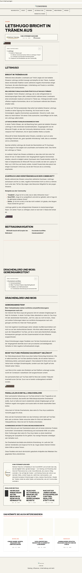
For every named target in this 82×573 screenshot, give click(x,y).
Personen (49, 10)
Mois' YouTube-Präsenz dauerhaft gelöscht (23, 285)
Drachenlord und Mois (14, 281)
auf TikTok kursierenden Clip (20, 108)
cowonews (41, 565)
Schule (53, 210)
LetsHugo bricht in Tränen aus (28, 28)
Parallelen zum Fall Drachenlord (19, 287)
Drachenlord (49, 398)
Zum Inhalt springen (6, 1)
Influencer (48, 334)
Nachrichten (15, 10)
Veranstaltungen (39, 13)
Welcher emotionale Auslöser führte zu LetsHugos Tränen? (26, 54)
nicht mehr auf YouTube (47, 417)
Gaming (30, 10)
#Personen (36, 38)
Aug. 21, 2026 (42, 547)
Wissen (66, 10)
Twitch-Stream (16, 124)
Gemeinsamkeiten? (15, 283)
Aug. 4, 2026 (32, 502)
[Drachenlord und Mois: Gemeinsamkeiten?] (31, 254)
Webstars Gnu (52, 451)
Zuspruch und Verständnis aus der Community (23, 58)
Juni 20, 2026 (49, 502)
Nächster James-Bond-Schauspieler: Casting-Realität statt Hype (50, 495)
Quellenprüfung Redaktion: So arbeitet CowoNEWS (41, 543)
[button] (77, 12)
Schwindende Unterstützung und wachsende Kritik (25, 288)
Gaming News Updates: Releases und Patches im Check (66, 543)
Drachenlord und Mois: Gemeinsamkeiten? (20, 271)
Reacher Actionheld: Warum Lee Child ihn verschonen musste (33, 495)
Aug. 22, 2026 (16, 547)
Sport (23, 10)
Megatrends (58, 10)
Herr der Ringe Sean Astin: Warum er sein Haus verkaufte (15, 495)
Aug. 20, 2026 (16, 502)
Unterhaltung (39, 10)
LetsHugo (10, 51)
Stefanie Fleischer (31, 36)
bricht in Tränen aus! (16, 53)
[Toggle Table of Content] (39, 48)
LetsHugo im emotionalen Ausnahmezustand (23, 56)
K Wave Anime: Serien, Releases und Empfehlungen (15, 543)
